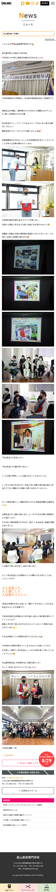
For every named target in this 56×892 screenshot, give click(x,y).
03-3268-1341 (11, 783)
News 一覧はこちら (29, 762)
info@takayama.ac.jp (15, 777)
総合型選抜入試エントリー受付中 (15, 825)
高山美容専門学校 (28, 857)
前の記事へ (9, 755)
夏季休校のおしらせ (10, 810)
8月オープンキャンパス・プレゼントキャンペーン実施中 (22, 805)
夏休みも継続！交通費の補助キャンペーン (17, 815)
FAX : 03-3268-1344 (26, 783)
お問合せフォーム (29, 790)
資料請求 (45, 3)
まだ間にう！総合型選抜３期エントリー (17, 820)
